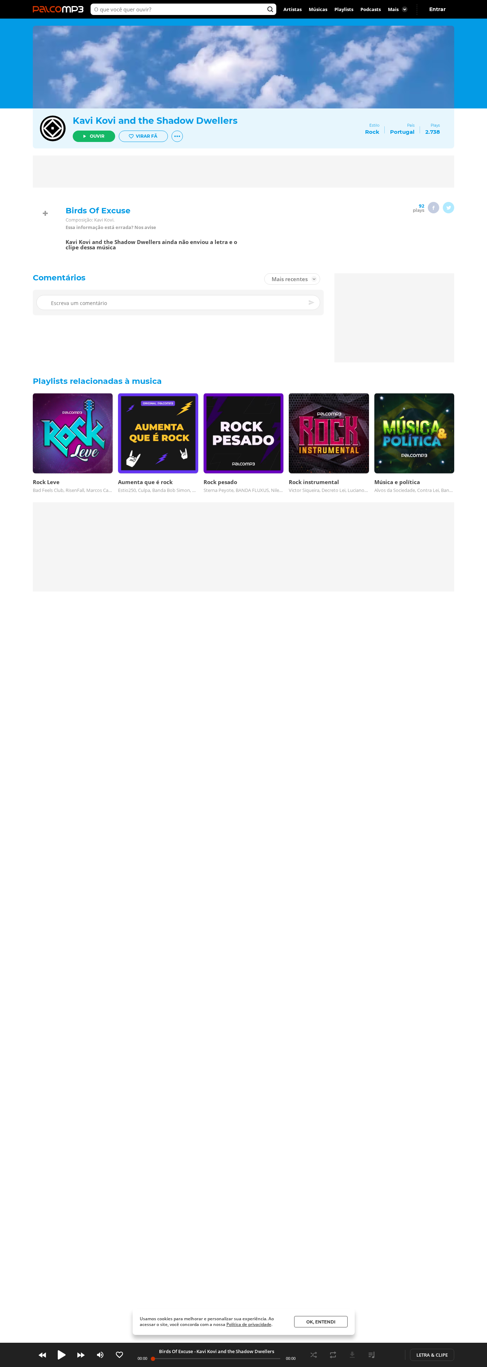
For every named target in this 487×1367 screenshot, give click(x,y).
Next (81, 1355)
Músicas (318, 9)
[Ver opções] (177, 136)
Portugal (402, 131)
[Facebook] (433, 207)
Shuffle (313, 1355)
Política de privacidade (248, 1324)
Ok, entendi (320, 1322)
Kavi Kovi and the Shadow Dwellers (155, 120)
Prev (42, 1355)
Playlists (343, 9)
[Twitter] (448, 207)
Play (61, 1355)
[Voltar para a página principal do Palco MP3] (60, 9)
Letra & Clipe (432, 1355)
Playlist (371, 1355)
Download (352, 1355)
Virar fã (146, 136)
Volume (100, 1355)
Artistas (292, 9)
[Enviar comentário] (312, 302)
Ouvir (97, 136)
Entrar (437, 9)
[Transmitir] (390, 1355)
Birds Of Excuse (176, 1351)
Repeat (333, 1355)
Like (119, 1355)
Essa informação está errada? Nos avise (111, 227)
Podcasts (370, 9)
